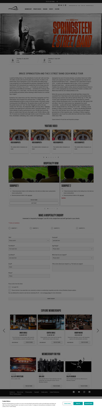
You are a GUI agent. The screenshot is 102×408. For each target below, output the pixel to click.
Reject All (78, 403)
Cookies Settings (67, 403)
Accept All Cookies (88, 403)
